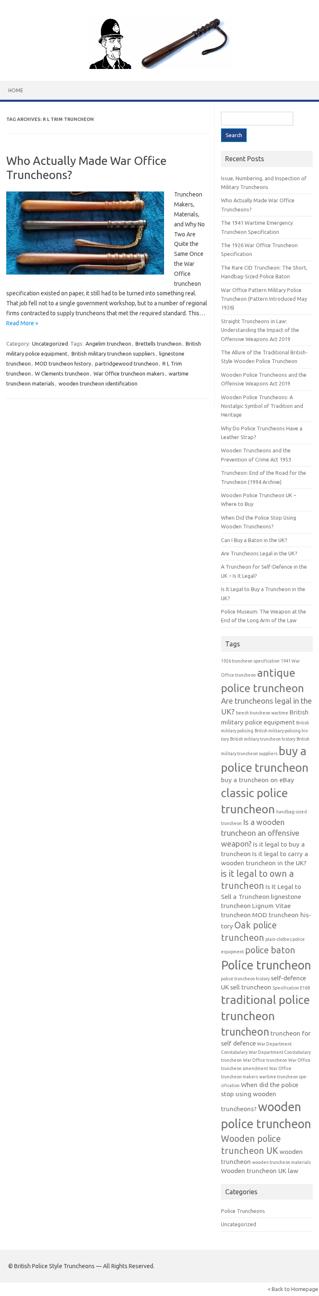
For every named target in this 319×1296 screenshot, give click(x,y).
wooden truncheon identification (98, 383)
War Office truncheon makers (128, 373)
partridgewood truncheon (126, 363)
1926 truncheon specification (250, 660)
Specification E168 (291, 987)
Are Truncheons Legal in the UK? (259, 553)
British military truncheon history (262, 738)
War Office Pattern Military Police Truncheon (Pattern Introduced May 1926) (264, 299)
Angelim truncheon (108, 343)
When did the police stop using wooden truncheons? (259, 1096)
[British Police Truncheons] (159, 67)
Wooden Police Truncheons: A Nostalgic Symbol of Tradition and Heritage (262, 406)
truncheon (245, 1032)
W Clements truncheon (62, 373)
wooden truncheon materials (281, 1162)
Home (15, 90)
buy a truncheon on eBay (257, 779)
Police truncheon (266, 965)
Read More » (22, 323)
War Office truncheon (265, 1060)
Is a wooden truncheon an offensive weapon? (260, 833)
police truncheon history (245, 978)
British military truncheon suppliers (113, 353)
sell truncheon (250, 987)
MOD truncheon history (63, 363)
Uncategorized (50, 343)
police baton (270, 950)
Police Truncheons (243, 1211)
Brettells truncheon (158, 343)
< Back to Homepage (292, 1289)
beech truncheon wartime (262, 712)
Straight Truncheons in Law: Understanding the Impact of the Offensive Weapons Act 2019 (260, 330)
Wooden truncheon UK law (259, 1170)
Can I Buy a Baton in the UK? (254, 540)
